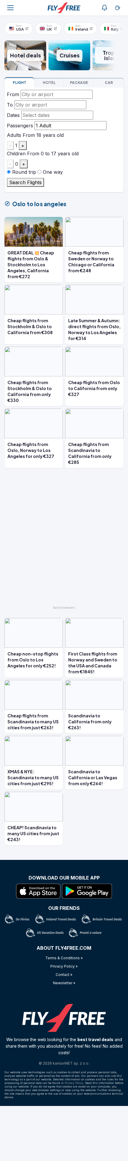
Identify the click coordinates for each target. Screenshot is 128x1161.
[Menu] (10, 8)
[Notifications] (104, 8)
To (10, 105)
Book (19, 82)
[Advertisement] (64, 539)
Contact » (64, 974)
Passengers (20, 126)
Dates (13, 115)
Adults (14, 135)
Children (16, 154)
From (13, 94)
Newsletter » (64, 983)
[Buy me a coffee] (118, 8)
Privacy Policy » (64, 966)
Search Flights (25, 182)
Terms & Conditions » (64, 958)
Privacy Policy (74, 1083)
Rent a (109, 82)
